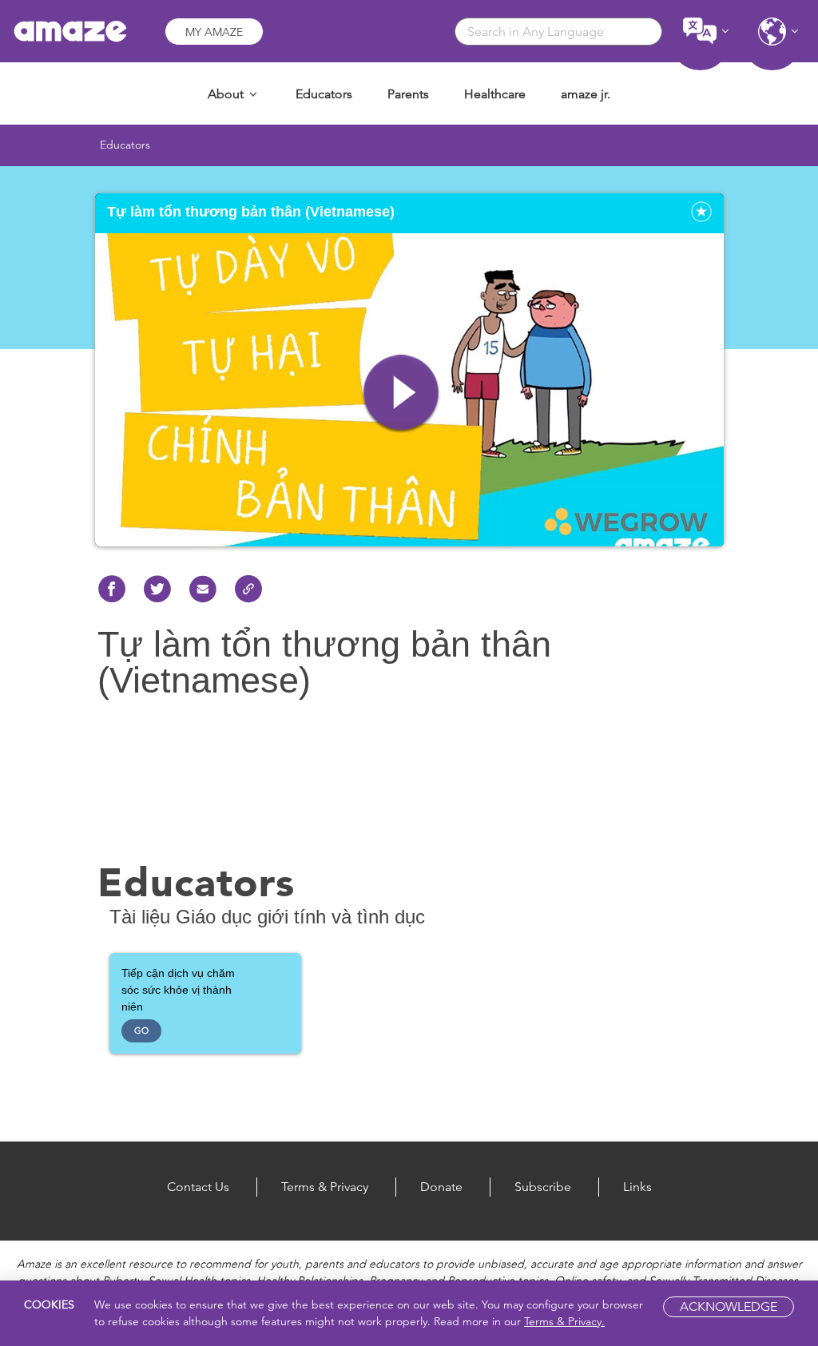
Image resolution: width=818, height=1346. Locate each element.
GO (141, 1030)
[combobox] (558, 32)
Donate (441, 1186)
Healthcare (495, 93)
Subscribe (542, 1186)
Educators (324, 93)
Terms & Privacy (324, 1186)
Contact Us (198, 1186)
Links (637, 1186)
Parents (408, 93)
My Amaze (214, 32)
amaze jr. (585, 93)
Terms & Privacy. (564, 1321)
